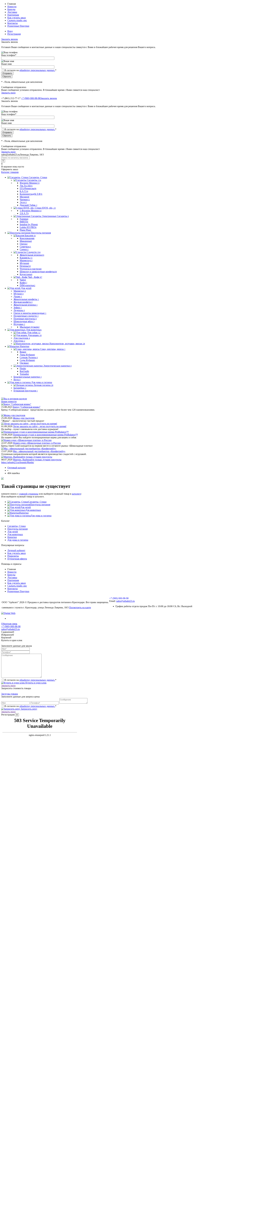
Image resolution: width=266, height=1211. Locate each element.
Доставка (12, 12)
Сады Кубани (27, 360)
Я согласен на (30, 70)
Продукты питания (40, 504)
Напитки (24, 513)
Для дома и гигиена (41, 515)
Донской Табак (28, 205)
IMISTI (24, 221)
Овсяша (24, 363)
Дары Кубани (27, 354)
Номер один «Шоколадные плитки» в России (37, 443)
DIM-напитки (27, 285)
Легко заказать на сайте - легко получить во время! (39, 426)
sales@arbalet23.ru (125, 601)
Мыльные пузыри (30, 327)
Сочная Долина (29, 357)
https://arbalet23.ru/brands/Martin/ (17, 462)
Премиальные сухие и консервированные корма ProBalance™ (45, 434)
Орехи (24, 244)
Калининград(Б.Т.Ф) (31, 194)
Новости (11, 6)
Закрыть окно (8, 92)
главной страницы (28, 493)
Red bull (24, 371)
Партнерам (13, 15)
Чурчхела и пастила (31, 268)
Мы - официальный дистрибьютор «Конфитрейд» (39, 451)
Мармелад (26, 260)
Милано (24, 196)
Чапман (25, 199)
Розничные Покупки (18, 26)
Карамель (26, 257)
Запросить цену (28, 709)
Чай (23, 280)
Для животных (33, 510)
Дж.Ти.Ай (26, 185)
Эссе (23, 202)
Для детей (25, 507)
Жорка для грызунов (23, 418)
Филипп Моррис (30, 183)
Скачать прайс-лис (17, 20)
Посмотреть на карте (80, 607)
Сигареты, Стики (37, 501)
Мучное (24, 263)
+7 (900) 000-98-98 (30, 98)
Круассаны (26, 274)
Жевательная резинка (32, 255)
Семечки (25, 246)
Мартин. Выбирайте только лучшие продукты (37, 459)
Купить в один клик (35, 682)
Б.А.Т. (24, 191)
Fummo (24, 219)
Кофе (23, 282)
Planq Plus (25, 230)
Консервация (27, 238)
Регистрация (14, 34)
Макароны (26, 241)
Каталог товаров (10, 172)
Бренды (11, 9)
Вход (10, 31)
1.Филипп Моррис (30, 210)
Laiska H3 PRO (28, 227)
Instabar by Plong (29, 224)
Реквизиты (13, 556)
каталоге (76, 493)
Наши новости (9, 401)
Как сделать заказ (16, 17)
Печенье (25, 266)
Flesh (23, 368)
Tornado (24, 374)
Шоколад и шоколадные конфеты (38, 271)
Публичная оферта (17, 558)
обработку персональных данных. (37, 70)
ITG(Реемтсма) (28, 188)
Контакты (12, 23)
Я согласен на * (30, 680)
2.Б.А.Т (24, 213)
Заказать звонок (9, 39)
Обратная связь (9, 623)
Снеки (24, 249)
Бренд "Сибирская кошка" (26, 407)
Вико (23, 352)
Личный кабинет (16, 550)
